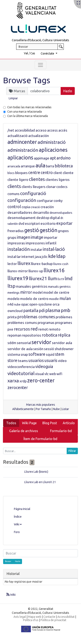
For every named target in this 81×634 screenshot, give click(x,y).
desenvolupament (21, 218)
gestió (31, 230)
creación (47, 207)
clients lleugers (33, 187)
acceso (41, 130)
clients (14, 186)
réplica (64, 335)
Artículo (69, 423)
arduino (63, 158)
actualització (17, 136)
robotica (49, 335)
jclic (45, 257)
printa (12, 317)
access (52, 130)
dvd (21, 223)
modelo (13, 299)
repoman (14, 335)
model (38, 292)
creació (35, 207)
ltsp (11, 285)
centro (47, 172)
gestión (48, 230)
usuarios (36, 360)
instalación (18, 249)
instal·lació (54, 249)
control (14, 206)
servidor (41, 342)
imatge (37, 237)
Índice (18, 516)
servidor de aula (20, 349)
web (52, 374)
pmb (65, 310)
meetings (13, 292)
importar (50, 237)
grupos (63, 231)
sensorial (24, 343)
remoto (54, 329)
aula (40, 165)
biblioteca (64, 166)
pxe (10, 329)
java (38, 257)
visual (39, 374)
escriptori (32, 223)
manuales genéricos (31, 286)
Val (26, 53)
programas (46, 322)
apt (53, 158)
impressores (35, 243)
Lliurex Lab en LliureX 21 (40, 482)
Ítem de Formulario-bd (40, 439)
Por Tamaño (43, 409)
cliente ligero (17, 179)
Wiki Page (29, 423)
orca (56, 304)
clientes (37, 179)
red (34, 328)
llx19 (61, 279)
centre (34, 172)
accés (62, 130)
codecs (62, 187)
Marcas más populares (40, 404)
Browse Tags (26, 80)
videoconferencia (21, 367)
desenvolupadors (61, 212)
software (36, 354)
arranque (28, 166)
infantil (50, 243)
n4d (10, 304)
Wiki (17, 524)
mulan (65, 298)
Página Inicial (22, 509)
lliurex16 (54, 270)
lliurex (23, 263)
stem (59, 354)
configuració (33, 193)
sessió (49, 349)
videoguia (44, 366)
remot (43, 329)
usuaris (50, 360)
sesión (38, 349)
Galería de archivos (23, 431)
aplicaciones (53, 150)
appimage (41, 158)
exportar (64, 223)
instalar (36, 249)
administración (22, 150)
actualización (38, 136)
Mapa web (34, 616)
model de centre (56, 292)
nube (17, 304)
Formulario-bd (61, 431)
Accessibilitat (66, 616)
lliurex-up (35, 271)
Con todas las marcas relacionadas (29, 107)
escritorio (48, 223)
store (12, 360)
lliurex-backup (42, 264)
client (57, 173)
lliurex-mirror (17, 271)
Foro (17, 532)
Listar (65, 409)
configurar (45, 201)
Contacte (49, 616)
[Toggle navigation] (40, 65)
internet (27, 257)
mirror (26, 292)
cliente (68, 173)
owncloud (15, 311)
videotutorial (20, 373)
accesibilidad (25, 130)
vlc (46, 374)
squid (50, 354)
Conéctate (48, 53)
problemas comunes (36, 317)
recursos (22, 329)
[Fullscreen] (78, 3)
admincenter (22, 142)
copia (26, 207)
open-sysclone (40, 304)
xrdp (23, 381)
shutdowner (64, 349)
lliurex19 (17, 278)
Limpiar (13, 98)
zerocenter (17, 387)
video (62, 361)
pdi (42, 310)
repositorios (31, 335)
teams (23, 361)
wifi (59, 374)
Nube (56, 409)
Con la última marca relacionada (27, 116)
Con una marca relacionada (24, 111)
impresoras (16, 243)
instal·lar (14, 257)
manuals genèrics (59, 286)
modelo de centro (34, 299)
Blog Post (49, 423)
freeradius (15, 231)
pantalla (30, 310)
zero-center (41, 380)
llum (52, 278)
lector (12, 264)
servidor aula (62, 343)
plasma (52, 310)
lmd (68, 278)
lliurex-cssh (60, 264)
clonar (51, 187)
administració (52, 142)
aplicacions (20, 157)
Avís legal (20, 616)
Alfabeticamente (23, 409)
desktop (42, 218)
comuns (13, 194)
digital (55, 218)
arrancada (13, 166)
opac (25, 304)
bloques (21, 173)
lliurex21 (38, 278)
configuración (21, 200)
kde (52, 256)
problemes (64, 317)
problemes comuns (22, 322)
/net (10, 130)
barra (50, 166)
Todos (11, 423)
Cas (32, 53)
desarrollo (41, 212)
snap (24, 354)
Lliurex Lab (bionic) (36, 471)
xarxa (13, 380)
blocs (11, 173)
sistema (13, 354)
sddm (11, 343)
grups (11, 237)
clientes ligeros (57, 179)
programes (63, 322)
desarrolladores (19, 212)
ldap (60, 256)
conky (58, 201)
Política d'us (30, 620)
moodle (54, 299)
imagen (23, 237)
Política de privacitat (53, 620)
